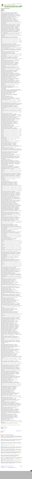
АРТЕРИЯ (2, 439)
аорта (1, 428)
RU (21, 3)
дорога (3, 428)
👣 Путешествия (2, 466)
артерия (2, 442)
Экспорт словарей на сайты (3, 467)
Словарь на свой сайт (18, 3)
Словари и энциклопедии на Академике (9, 4)
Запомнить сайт (14, 3)
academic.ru (2, 6)
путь (4, 428)
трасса (5, 428)
